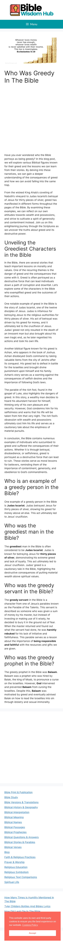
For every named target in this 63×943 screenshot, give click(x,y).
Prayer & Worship (14, 862)
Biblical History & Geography (21, 807)
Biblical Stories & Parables (19, 842)
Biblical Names (13, 822)
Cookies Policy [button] (30, 925)
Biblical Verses (13, 847)
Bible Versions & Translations (21, 802)
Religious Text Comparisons (20, 877)
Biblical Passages (14, 827)
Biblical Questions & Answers (21, 837)
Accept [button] (32, 933)
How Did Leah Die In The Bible (22, 911)
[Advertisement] (31, 120)
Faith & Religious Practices (19, 857)
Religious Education (15, 867)
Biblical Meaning (14, 817)
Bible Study (11, 797)
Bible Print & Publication (18, 792)
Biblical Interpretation (16, 812)
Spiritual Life (11, 882)
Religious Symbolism (16, 872)
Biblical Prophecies (15, 832)
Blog (7, 852)
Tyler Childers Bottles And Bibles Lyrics (27, 906)
